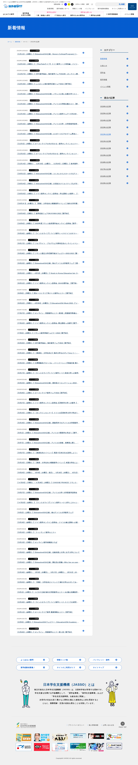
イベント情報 (129, 14)
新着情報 (50, 8)
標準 (87, 4)
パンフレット (90, 8)
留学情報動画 (113, 14)
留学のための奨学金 (77, 15)
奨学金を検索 (95, 15)
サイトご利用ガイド (119, 8)
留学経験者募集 (103, 8)
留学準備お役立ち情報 (26, 14)
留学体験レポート (63, 8)
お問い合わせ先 (108, 725)
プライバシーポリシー (76, 725)
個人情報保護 (93, 725)
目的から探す (61, 15)
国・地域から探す (44, 15)
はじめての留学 (8, 14)
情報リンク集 (77, 8)
